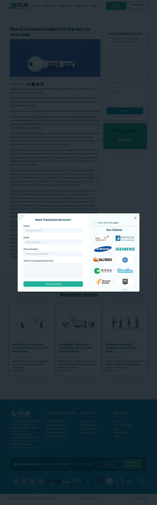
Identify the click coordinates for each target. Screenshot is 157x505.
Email (27, 237)
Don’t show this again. (108, 223)
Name (27, 226)
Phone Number (31, 249)
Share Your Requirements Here (38, 261)
